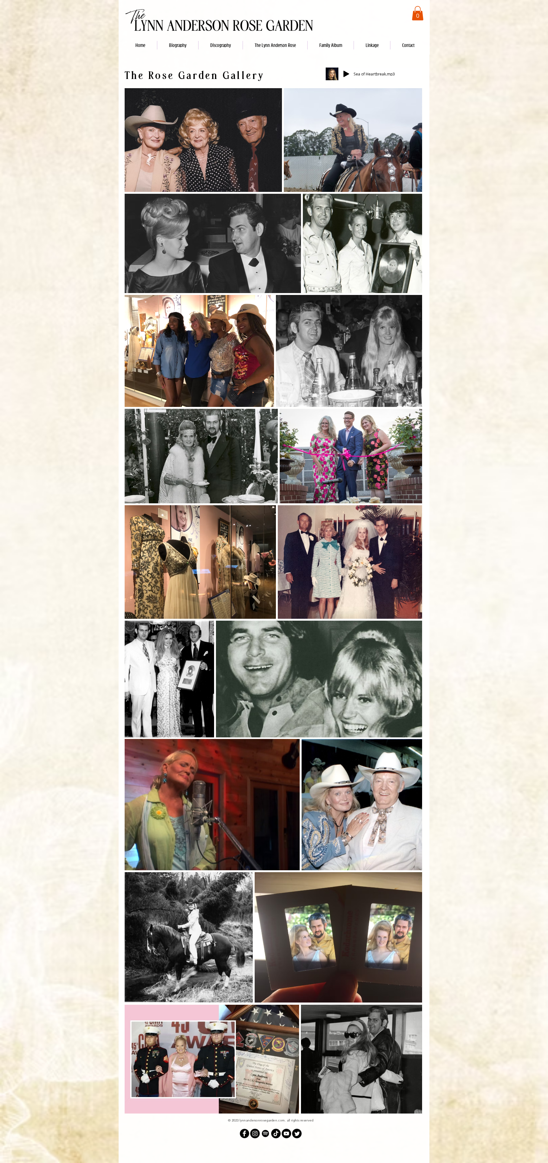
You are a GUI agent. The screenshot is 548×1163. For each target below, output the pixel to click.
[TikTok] (276, 1133)
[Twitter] (297, 1133)
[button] (418, 13)
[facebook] (244, 1133)
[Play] (346, 74)
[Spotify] (265, 1133)
